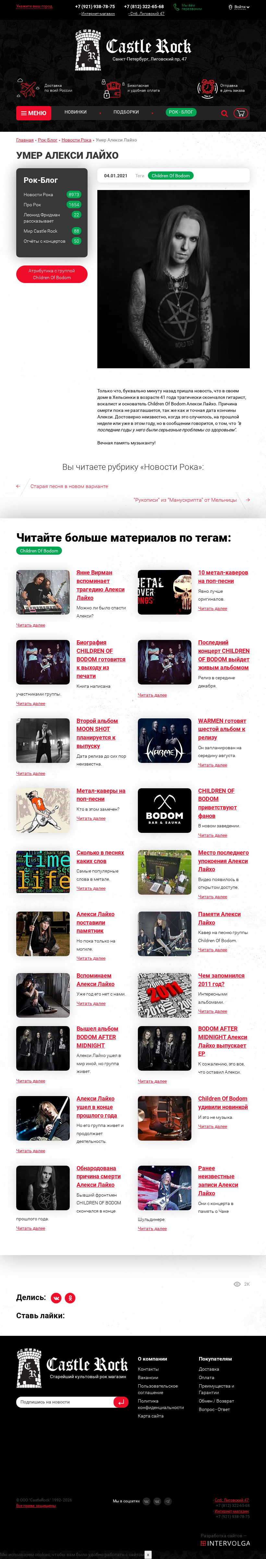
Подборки (126, 112)
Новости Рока (76, 139)
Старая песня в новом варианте (69, 486)
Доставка (209, 1369)
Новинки (76, 112)
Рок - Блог (181, 112)
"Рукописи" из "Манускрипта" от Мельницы (185, 500)
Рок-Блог (47, 139)
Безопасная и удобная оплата (143, 87)
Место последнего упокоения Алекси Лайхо (223, 861)
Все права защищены (36, 1505)
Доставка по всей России (58, 87)
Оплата (206, 1377)
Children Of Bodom (171, 175)
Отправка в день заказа (232, 87)
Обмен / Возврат (216, 1400)
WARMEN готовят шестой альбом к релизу (222, 729)
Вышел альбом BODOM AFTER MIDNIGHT (97, 1037)
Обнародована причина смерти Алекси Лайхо (99, 1176)
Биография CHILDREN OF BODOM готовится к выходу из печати (101, 659)
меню (37, 113)
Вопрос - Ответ (214, 1409)
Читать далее (30, 625)
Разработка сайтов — (224, 1535)
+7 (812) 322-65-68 (144, 6)
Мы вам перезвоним (192, 7)
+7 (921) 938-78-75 (95, 6)
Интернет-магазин (98, 13)
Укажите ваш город (34, 6)
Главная (25, 139)
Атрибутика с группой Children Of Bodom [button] (52, 274)
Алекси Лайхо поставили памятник (96, 922)
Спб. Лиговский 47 (147, 13)
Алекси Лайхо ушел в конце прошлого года (97, 1106)
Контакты (148, 1369)
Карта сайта (151, 1415)
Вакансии (148, 1377)
